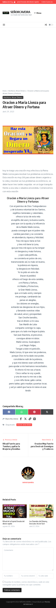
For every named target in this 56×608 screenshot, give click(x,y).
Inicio (5, 91)
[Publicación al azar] (46, 25)
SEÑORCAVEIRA (20, 12)
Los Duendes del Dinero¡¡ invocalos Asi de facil (38, 522)
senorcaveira (28, 482)
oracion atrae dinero (24, 425)
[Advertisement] (28, 56)
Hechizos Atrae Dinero (17, 91)
